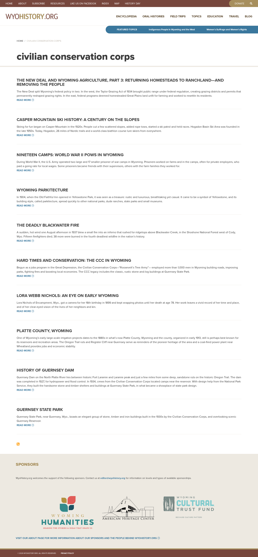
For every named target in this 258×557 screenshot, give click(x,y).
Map (116, 3)
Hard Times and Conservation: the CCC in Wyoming (74, 260)
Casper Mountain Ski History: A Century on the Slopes (78, 119)
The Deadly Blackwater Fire (48, 225)
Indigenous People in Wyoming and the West (172, 29)
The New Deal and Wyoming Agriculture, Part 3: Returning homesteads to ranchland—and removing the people (120, 82)
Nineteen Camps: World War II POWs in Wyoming (70, 155)
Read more (24, 100)
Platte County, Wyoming (44, 331)
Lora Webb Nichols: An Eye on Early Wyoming (68, 295)
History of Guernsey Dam (45, 370)
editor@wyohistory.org (112, 478)
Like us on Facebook (83, 3)
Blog (248, 16)
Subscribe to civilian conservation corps (18, 444)
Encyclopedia (126, 16)
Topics (196, 16)
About (22, 3)
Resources (58, 3)
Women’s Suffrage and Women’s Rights (227, 29)
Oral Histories (153, 16)
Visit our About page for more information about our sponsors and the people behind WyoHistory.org (86, 538)
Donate (239, 3)
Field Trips (178, 16)
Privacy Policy (67, 553)
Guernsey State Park (40, 409)
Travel (234, 16)
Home (9, 3)
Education (215, 16)
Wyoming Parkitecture (42, 190)
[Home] (39, 16)
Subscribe (38, 3)
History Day (132, 3)
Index (105, 3)
